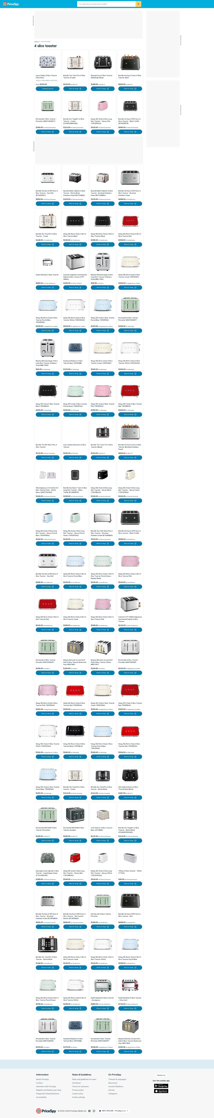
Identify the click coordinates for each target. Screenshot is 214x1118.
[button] (161, 1075)
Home (36, 41)
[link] (47, 71)
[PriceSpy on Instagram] (94, 1111)
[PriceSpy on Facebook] (89, 1111)
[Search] (138, 4)
